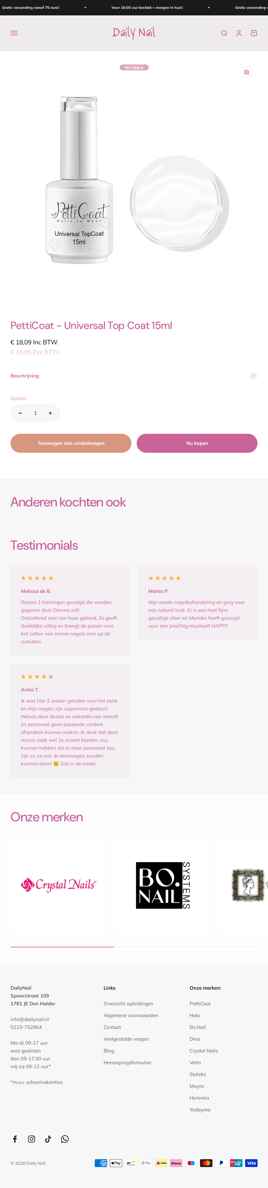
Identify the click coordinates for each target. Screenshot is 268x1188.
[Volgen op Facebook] (14, 1139)
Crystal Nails (204, 1051)
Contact (112, 1027)
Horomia (199, 1098)
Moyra (197, 1086)
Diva (195, 1039)
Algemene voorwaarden (131, 1015)
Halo (195, 1015)
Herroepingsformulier (127, 1062)
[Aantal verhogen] (50, 413)
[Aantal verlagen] (20, 413)
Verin (195, 1062)
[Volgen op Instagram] (31, 1139)
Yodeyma (200, 1109)
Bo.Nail (198, 1027)
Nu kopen (197, 443)
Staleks (198, 1074)
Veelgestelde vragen (126, 1039)
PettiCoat (200, 1003)
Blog (109, 1051)
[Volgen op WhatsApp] (64, 1139)
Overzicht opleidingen (128, 1003)
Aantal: (18, 398)
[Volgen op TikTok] (48, 1139)
